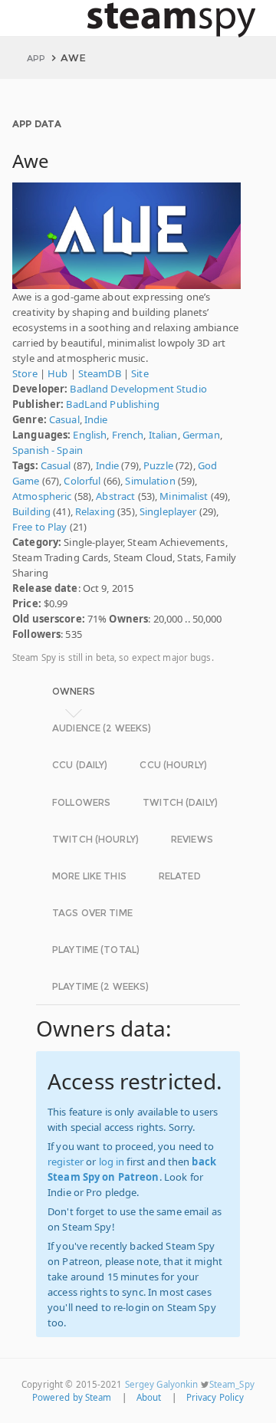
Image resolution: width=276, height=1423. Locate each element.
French (128, 435)
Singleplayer (168, 511)
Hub (57, 373)
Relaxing (95, 511)
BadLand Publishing (112, 404)
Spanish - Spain (47, 450)
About (149, 1397)
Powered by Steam (72, 1397)
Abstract (115, 496)
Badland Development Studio (138, 389)
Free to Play (39, 527)
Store (25, 373)
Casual (64, 419)
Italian (163, 435)
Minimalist (183, 496)
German (201, 435)
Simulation (150, 481)
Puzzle (158, 465)
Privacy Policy (215, 1397)
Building (31, 511)
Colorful (82, 481)
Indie (96, 419)
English (90, 435)
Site (140, 373)
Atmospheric (41, 496)
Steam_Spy (232, 1384)
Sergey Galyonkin (162, 1384)
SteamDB (99, 373)
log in (112, 1161)
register (66, 1161)
